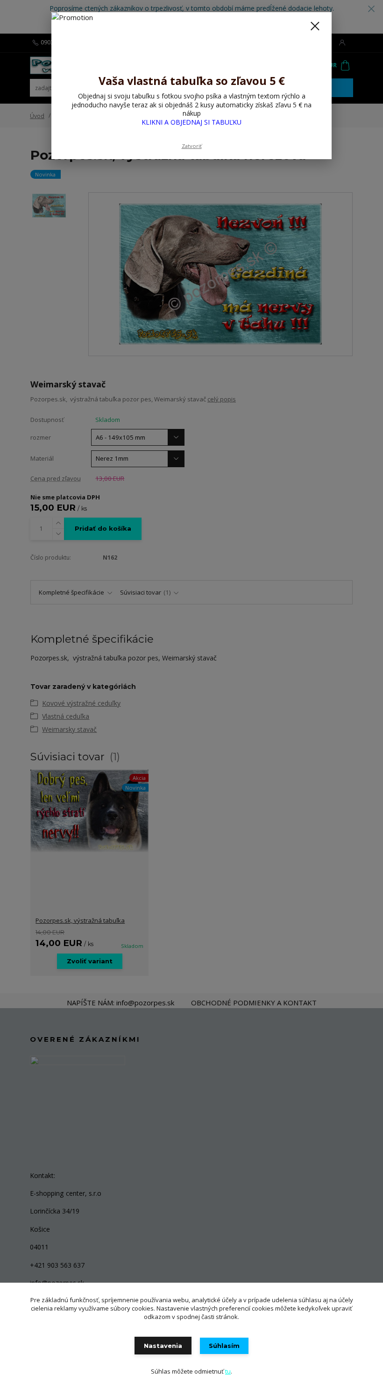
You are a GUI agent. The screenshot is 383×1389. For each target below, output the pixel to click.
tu (228, 1371)
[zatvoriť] (314, 26)
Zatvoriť (192, 145)
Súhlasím (224, 1345)
